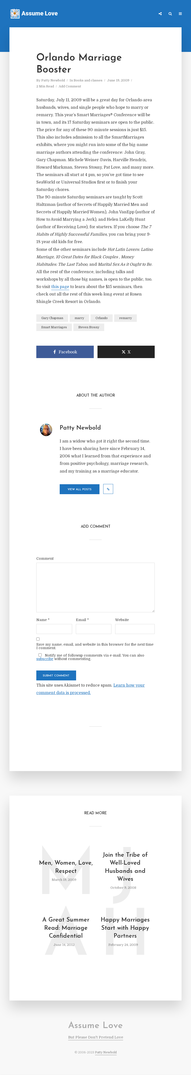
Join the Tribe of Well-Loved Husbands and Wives (125, 867)
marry (79, 318)
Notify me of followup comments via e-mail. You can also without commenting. (90, 657)
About (147, 14)
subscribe (44, 659)
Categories (105, 14)
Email (82, 620)
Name (42, 620)
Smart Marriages (54, 327)
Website (122, 620)
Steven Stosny (88, 327)
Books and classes (88, 80)
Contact (128, 14)
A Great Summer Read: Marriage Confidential (65, 928)
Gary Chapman (52, 318)
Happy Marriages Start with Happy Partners (125, 928)
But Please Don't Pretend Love (95, 1037)
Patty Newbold (53, 80)
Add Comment (70, 86)
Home (84, 14)
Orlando (102, 318)
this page (60, 287)
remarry (125, 318)
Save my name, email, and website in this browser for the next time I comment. (94, 646)
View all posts (80, 489)
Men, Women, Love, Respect (66, 867)
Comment (44, 558)
